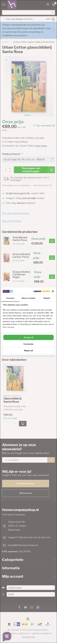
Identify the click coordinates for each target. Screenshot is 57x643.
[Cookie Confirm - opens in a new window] (41, 291)
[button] (52, 291)
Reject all (28, 350)
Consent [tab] (10, 298)
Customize (28, 344)
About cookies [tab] (28, 298)
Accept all (28, 337)
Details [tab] (47, 298)
